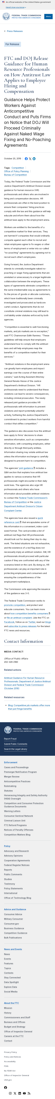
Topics (7, 968)
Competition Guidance (15, 933)
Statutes (8, 791)
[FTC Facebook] (5, 1088)
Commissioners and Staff (17, 1017)
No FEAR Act (9, 1071)
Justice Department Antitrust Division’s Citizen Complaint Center (23, 506)
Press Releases (15, 31)
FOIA (6, 1066)
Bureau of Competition (15, 175)
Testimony (9, 884)
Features (8, 963)
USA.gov (8, 1080)
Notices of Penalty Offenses (18, 830)
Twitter (31, 622)
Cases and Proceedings (16, 767)
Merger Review (12, 776)
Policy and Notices (12, 1057)
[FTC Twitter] (14, 1093)
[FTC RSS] (29, 1093)
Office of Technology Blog (17, 898)
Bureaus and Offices (14, 1022)
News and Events (13, 949)
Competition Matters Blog (17, 834)
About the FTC (11, 1003)
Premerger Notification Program (20, 772)
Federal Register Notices (16, 865)
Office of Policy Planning (16, 171)
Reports (8, 870)
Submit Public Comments (15, 744)
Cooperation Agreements (17, 860)
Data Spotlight (11, 982)
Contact (8, 1041)
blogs (48, 622)
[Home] (22, 19)
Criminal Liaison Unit (14, 820)
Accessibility (10, 1061)
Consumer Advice (13, 914)
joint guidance (26, 468)
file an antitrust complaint (19, 617)
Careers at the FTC (13, 1036)
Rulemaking (10, 786)
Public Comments (13, 874)
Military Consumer (13, 919)
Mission (8, 1008)
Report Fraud (10, 739)
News (7, 954)
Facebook (9, 622)
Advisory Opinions (13, 856)
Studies (8, 879)
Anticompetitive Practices (17, 781)
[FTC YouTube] (24, 1093)
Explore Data (10, 987)
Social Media (10, 991)
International (10, 893)
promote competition (14, 605)
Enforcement (10, 762)
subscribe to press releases (22, 626)
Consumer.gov (11, 924)
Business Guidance (14, 928)
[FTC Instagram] (10, 1093)
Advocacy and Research (16, 851)
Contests (8, 973)
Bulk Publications (13, 938)
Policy (7, 846)
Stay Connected (12, 977)
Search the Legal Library (15, 749)
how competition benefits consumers (29, 613)
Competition (18, 168)
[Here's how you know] (26, 5)
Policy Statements (13, 888)
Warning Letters (12, 811)
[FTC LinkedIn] (19, 1093)
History (7, 1013)
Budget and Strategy (14, 1027)
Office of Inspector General (18, 1031)
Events (7, 959)
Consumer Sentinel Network (18, 816)
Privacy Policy (10, 1052)
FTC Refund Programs (15, 825)
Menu (48, 16)
